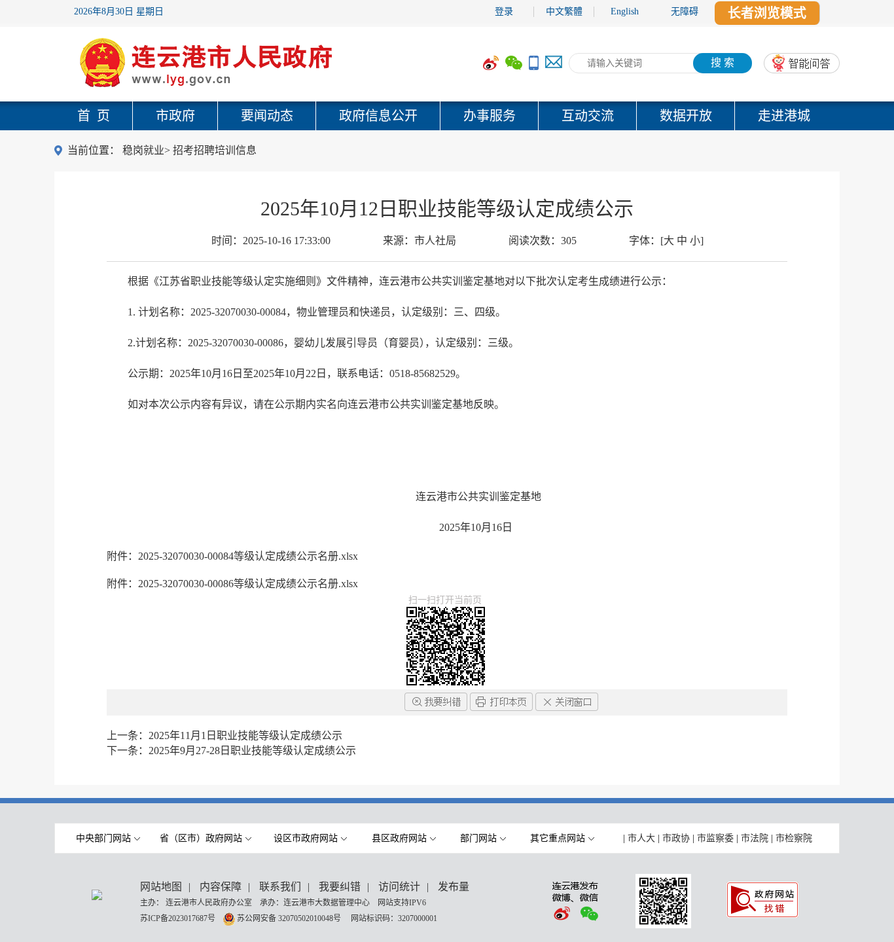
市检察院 (794, 838)
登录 (504, 11)
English (625, 11)
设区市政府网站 (306, 838)
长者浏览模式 (767, 13)
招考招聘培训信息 (215, 150)
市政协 (676, 838)
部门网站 (478, 838)
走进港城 (784, 116)
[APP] (534, 63)
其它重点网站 (557, 838)
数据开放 (686, 116)
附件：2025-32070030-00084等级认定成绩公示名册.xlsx (232, 556)
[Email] (553, 63)
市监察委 (715, 838)
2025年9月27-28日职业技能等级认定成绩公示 (252, 750)
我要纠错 (340, 886)
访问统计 (399, 886)
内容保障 (220, 886)
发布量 (453, 886)
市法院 (754, 838)
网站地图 (161, 886)
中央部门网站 (103, 838)
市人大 (641, 838)
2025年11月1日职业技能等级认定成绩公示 (245, 735)
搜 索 (722, 62)
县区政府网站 (399, 838)
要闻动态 (267, 116)
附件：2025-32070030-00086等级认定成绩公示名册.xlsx (232, 583)
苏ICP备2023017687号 (177, 917)
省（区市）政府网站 (201, 838)
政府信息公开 (378, 116)
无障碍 (684, 11)
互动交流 (588, 116)
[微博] (491, 63)
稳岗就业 (143, 150)
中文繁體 (564, 11)
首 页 (93, 116)
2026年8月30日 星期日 (119, 11)
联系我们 (280, 886)
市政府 (175, 116)
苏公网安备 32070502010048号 (290, 917)
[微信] (513, 63)
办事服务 (489, 116)
